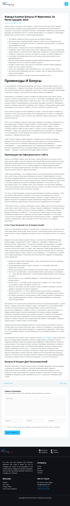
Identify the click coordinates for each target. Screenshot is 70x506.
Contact (39, 473)
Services (40, 471)
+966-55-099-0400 (43, 489)
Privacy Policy (7, 486)
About (39, 468)
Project (5, 482)
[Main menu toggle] (66, 4)
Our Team (6, 484)
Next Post (64, 383)
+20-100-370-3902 (43, 486)
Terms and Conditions (10, 489)
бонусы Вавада (47, 338)
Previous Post (7, 383)
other (20, 23)
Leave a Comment (11, 23)
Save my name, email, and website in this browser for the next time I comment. (33, 427)
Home (39, 466)
